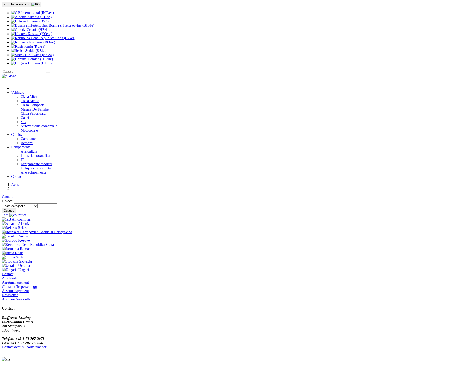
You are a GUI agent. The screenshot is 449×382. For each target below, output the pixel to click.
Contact (17, 177)
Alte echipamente (33, 172)
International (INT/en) (37, 13)
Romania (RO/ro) (41, 42)
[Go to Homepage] (9, 76)
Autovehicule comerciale (39, 126)
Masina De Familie (35, 109)
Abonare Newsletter (17, 299)
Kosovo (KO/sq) (39, 34)
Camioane (28, 139)
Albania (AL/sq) (39, 17)
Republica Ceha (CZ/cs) (57, 38)
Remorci (27, 143)
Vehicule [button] (17, 92)
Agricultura (29, 151)
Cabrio (26, 118)
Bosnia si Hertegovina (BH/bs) (71, 25)
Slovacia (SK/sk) (41, 55)
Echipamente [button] (20, 147)
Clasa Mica (29, 97)
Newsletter (10, 295)
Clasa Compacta (33, 105)
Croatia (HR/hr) (38, 30)
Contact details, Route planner (24, 347)
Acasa (15, 184)
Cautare (7, 197)
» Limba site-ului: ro (17, 4)
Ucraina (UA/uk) (40, 59)
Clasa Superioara (33, 113)
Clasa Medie (30, 101)
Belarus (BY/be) (38, 21)
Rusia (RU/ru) (34, 46)
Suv (23, 122)
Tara (5, 215)
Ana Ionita (15, 280)
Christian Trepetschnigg (19, 289)
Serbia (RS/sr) (35, 51)
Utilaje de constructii (36, 168)
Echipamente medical (36, 164)
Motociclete (29, 130)
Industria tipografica (35, 155)
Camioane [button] (18, 134)
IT (22, 160)
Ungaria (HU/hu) (40, 63)
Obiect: (7, 201)
